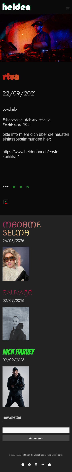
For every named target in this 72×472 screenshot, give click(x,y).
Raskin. (60, 455)
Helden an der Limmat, (31, 455)
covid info (10, 109)
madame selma (22, 229)
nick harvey (18, 352)
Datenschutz (46, 455)
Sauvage (17, 292)
